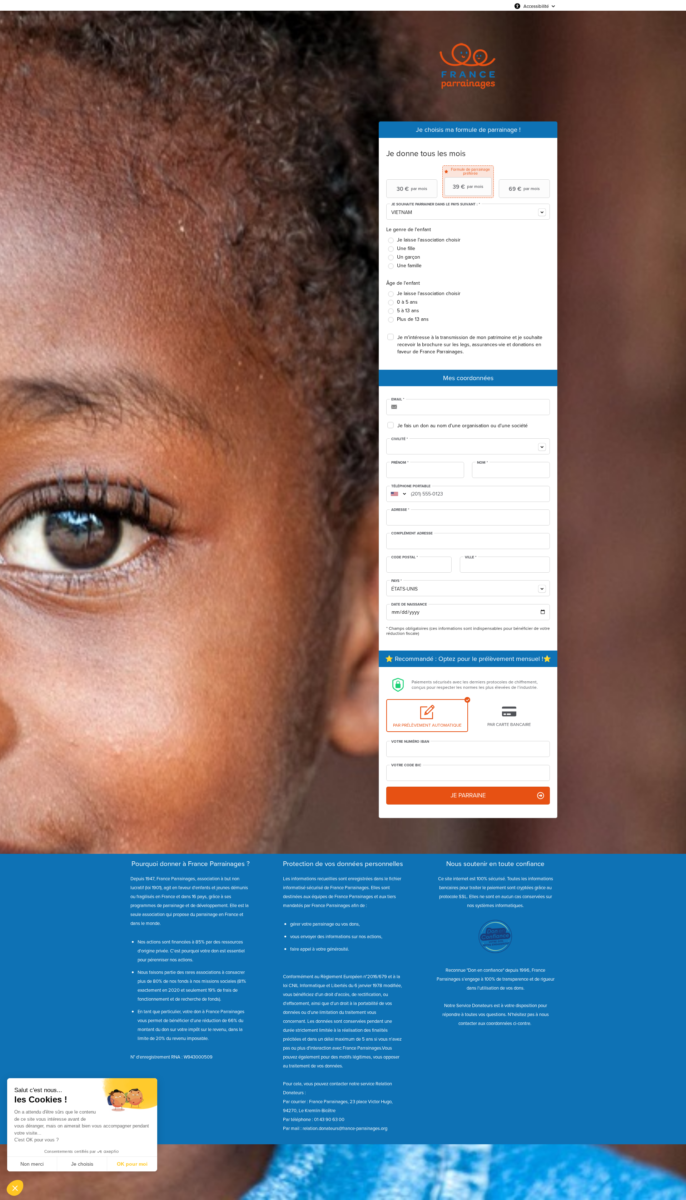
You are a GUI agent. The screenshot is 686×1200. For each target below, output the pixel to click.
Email (397, 399)
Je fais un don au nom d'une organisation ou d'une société (462, 425)
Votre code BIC (406, 765)
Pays (396, 581)
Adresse (400, 510)
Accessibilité (536, 6)
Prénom (400, 462)
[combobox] (468, 212)
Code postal (404, 557)
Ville (471, 557)
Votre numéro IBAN (410, 742)
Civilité (399, 439)
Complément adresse (412, 533)
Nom (482, 462)
